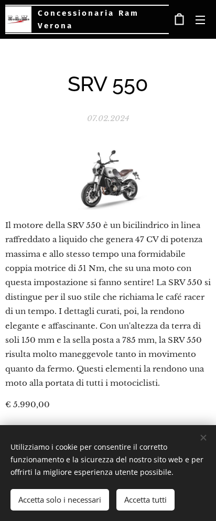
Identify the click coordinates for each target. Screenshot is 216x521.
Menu (200, 19)
